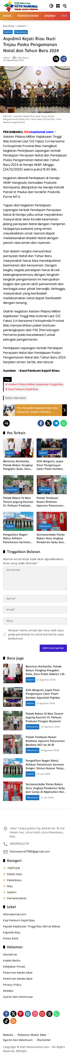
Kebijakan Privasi (14, 967)
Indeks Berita (11, 961)
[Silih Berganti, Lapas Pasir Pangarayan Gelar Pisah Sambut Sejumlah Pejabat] (52, 448)
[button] (51, 6)
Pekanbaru (21, 32)
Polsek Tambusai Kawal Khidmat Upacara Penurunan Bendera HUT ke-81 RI (51, 502)
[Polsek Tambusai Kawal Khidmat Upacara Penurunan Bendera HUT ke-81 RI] (52, 484)
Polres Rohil (10, 938)
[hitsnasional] (20, 6)
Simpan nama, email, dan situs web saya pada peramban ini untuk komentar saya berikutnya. (36, 634)
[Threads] (49, 1014)
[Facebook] (41, 423)
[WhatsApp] (63, 423)
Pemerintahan (17, 898)
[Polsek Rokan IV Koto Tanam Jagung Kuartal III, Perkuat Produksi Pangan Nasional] (18, 484)
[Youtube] (42, 1014)
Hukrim (8, 32)
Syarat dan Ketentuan (18, 997)
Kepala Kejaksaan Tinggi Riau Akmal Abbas (31, 926)
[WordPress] (28, 1014)
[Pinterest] (21, 1014)
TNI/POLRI (13, 868)
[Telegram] (56, 423)
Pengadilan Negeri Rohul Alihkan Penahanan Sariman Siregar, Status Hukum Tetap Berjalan (18, 538)
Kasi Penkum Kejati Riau (23, 389)
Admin (6, 58)
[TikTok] (6, 1021)
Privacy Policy (12, 985)
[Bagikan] (63, 59)
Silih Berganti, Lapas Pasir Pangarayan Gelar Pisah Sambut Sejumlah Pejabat (50, 465)
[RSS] (13, 1021)
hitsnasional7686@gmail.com (30, 851)
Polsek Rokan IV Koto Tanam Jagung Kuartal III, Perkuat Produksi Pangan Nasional (18, 502)
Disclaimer (10, 954)
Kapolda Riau (11, 932)
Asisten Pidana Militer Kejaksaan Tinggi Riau (35, 384)
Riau (10, 886)
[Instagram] (35, 1014)
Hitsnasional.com (14, 914)
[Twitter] (48, 423)
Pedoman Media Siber (18, 973)
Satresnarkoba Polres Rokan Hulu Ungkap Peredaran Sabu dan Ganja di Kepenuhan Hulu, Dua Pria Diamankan (51, 538)
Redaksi (8, 991)
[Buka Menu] (58, 6)
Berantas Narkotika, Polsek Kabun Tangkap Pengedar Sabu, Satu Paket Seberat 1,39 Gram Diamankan (18, 465)
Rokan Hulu (14, 874)
